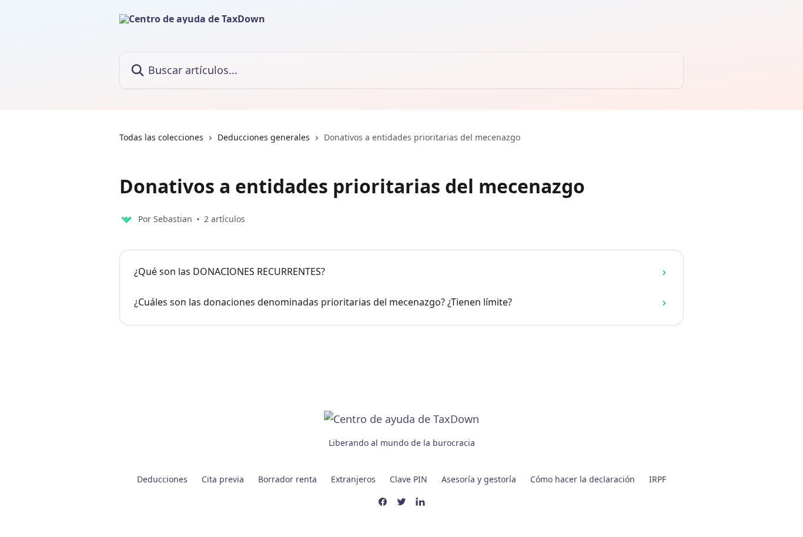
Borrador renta (287, 479)
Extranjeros (353, 479)
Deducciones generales (264, 137)
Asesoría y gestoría (478, 479)
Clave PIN (408, 479)
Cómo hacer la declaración (582, 479)
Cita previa (223, 479)
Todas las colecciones (161, 137)
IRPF (657, 479)
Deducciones (162, 479)
